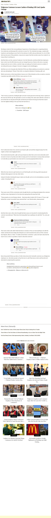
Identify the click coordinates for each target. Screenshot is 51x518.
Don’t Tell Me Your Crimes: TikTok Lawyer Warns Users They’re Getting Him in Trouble (20, 329)
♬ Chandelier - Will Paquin (22, 110)
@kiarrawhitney (19, 105)
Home (2, 4)
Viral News (6, 4)
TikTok (15, 4)
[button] (49, 1)
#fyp (30, 108)
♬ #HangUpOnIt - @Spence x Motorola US (17, 270)
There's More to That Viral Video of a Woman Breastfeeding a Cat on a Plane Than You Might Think (23, 332)
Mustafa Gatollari (10, 12)
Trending (11, 4)
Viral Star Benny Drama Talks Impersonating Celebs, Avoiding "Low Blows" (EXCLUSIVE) (20, 335)
